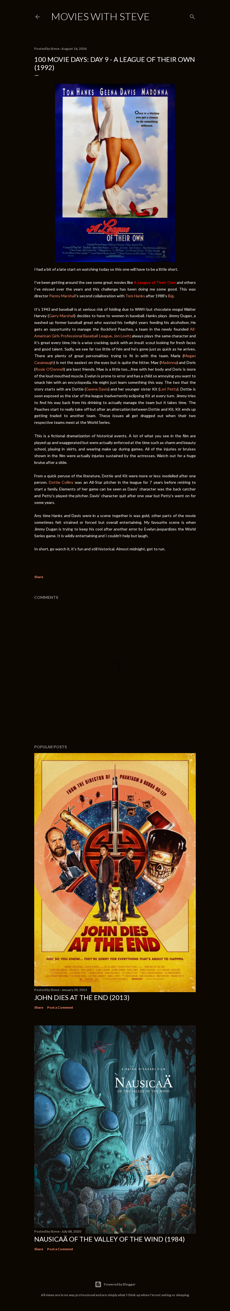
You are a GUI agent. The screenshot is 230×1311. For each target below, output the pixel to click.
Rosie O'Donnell (49, 369)
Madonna (169, 362)
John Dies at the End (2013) (82, 997)
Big (171, 295)
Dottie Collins (61, 482)
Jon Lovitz (122, 335)
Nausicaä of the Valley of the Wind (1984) (109, 1239)
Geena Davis (97, 389)
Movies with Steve (100, 16)
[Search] (192, 15)
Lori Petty (168, 389)
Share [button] (38, 577)
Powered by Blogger (119, 1284)
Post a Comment (60, 1007)
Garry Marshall (61, 315)
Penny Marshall (62, 295)
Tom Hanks (135, 295)
